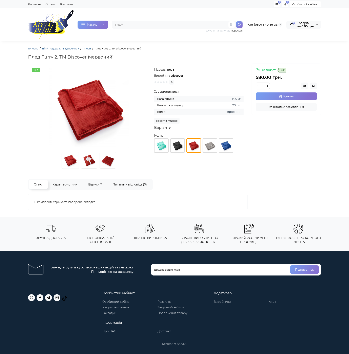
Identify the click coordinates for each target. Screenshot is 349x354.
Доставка (34, 4)
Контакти (66, 4)
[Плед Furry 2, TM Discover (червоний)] (89, 108)
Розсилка (164, 302)
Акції (272, 302)
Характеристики (65, 184)
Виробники (222, 302)
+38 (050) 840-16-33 (262, 24)
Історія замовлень (115, 307)
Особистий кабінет (305, 4)
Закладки (109, 313)
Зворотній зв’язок (171, 307)
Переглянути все (167, 120)
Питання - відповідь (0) (130, 184)
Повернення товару (172, 313)
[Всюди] (231, 24)
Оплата (50, 4)
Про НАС (109, 331)
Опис (38, 184)
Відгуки (95, 184)
